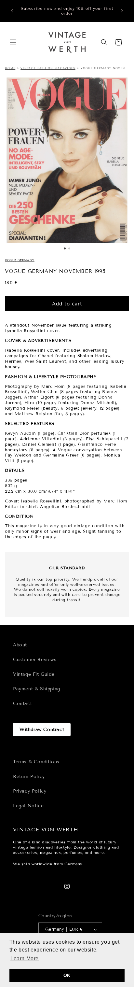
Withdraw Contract (42, 729)
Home (10, 68)
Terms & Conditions (36, 762)
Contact (22, 703)
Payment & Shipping (36, 689)
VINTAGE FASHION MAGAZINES (47, 68)
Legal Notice (28, 806)
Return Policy (29, 776)
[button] (13, 42)
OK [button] (67, 975)
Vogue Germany (19, 260)
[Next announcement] (122, 11)
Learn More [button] (24, 958)
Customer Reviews (35, 659)
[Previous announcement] (12, 11)
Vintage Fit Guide (33, 674)
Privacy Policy (29, 791)
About (20, 645)
